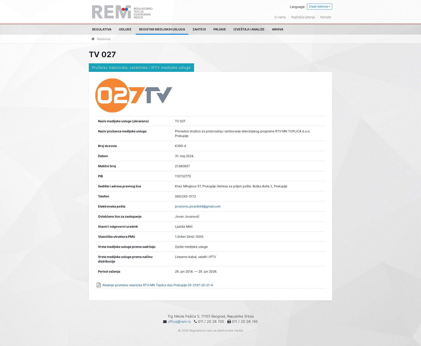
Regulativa (101, 29)
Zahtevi (199, 29)
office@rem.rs (179, 321)
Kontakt (325, 17)
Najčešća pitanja (303, 17)
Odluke (125, 29)
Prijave (219, 29)
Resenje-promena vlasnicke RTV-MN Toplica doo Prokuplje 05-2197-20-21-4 (158, 285)
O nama (280, 17)
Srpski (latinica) (318, 6)
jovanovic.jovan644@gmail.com (198, 206)
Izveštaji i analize (249, 29)
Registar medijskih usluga (162, 29)
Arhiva (277, 29)
